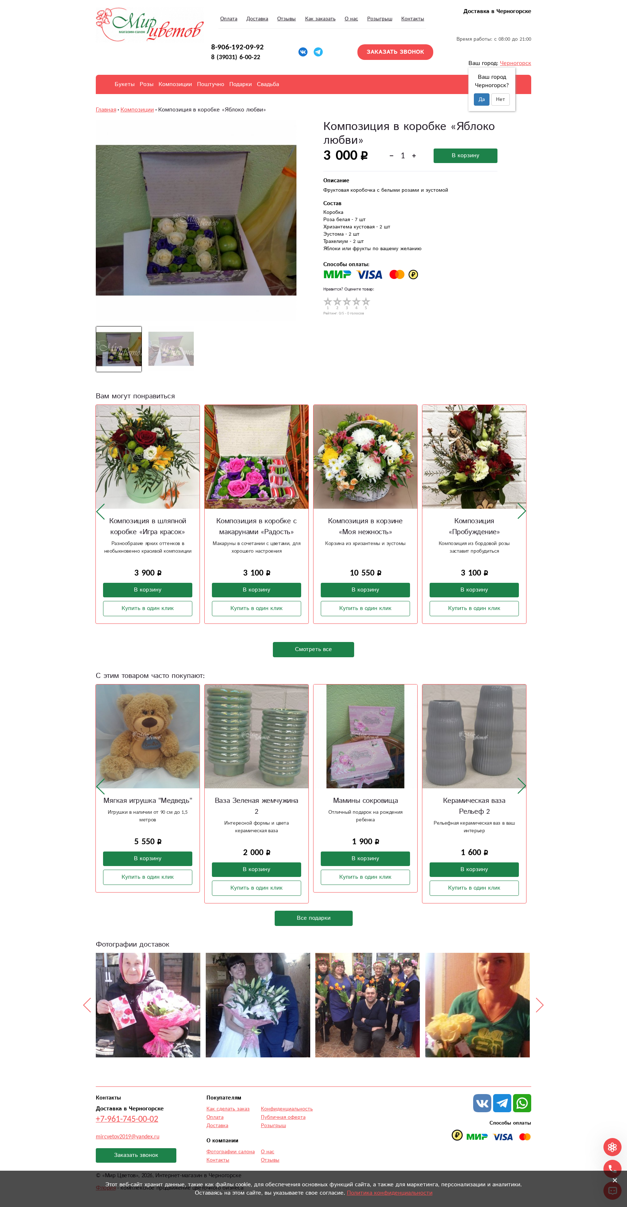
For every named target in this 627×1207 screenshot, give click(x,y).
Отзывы (286, 19)
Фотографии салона (230, 1151)
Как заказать (320, 19)
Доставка (257, 19)
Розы (146, 84)
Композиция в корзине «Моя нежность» (256, 526)
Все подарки (314, 918)
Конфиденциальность (287, 1109)
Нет (500, 99)
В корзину (465, 155)
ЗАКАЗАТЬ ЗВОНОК (395, 52)
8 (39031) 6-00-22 (235, 57)
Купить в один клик (148, 608)
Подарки (240, 84)
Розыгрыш (379, 19)
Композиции (175, 84)
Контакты (412, 19)
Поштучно (210, 84)
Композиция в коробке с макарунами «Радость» (147, 526)
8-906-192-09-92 (237, 47)
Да (482, 99)
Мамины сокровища (256, 801)
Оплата (228, 19)
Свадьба (268, 84)
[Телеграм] (318, 51)
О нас (351, 19)
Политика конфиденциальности (390, 1193)
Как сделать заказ (228, 1109)
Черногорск (515, 63)
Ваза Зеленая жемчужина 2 (147, 806)
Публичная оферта (283, 1117)
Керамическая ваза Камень (474, 801)
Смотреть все (313, 649)
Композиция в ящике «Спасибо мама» (474, 526)
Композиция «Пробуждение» (365, 526)
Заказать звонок (136, 1155)
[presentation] (100, 511)
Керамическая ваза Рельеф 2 (365, 806)
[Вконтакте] (303, 51)
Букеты (125, 84)
